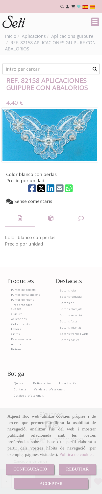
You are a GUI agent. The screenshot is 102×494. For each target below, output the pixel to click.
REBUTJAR (77, 469)
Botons (16, 349)
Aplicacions (19, 319)
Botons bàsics (69, 340)
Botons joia (68, 290)
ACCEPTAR (51, 483)
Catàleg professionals (29, 395)
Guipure (16, 314)
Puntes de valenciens (25, 294)
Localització (67, 383)
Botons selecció (71, 315)
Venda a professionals (49, 389)
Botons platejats (71, 309)
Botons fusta (68, 321)
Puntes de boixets (23, 290)
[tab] (20, 218)
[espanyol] (85, 6)
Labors (16, 329)
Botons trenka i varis (74, 334)
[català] (92, 6)
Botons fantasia (71, 296)
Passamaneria (21, 339)
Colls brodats (20, 324)
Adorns (16, 344)
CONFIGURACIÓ (30, 469)
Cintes (15, 334)
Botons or (67, 303)
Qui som (20, 383)
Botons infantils (70, 327)
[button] (67, 6)
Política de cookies (76, 454)
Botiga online (42, 383)
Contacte (20, 389)
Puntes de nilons (22, 299)
